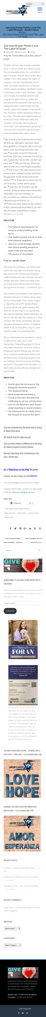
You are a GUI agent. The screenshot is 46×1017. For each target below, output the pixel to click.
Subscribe (10, 611)
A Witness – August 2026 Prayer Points (19, 868)
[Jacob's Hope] (21, 10)
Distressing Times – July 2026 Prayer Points (21, 886)
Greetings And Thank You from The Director (21, 877)
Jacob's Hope (33, 513)
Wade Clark (9, 517)
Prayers (33, 52)
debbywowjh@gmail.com (23, 492)
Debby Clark (21, 513)
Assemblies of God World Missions (17, 509)
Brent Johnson (10, 513)
